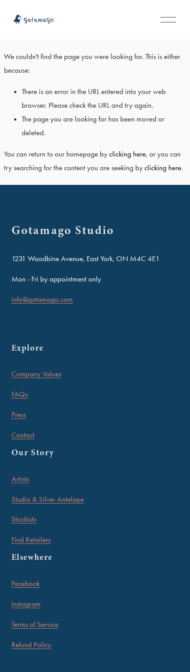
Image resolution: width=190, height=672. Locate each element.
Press (18, 414)
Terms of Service (34, 624)
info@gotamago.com (42, 299)
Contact (22, 434)
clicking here (127, 153)
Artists (20, 478)
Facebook (25, 583)
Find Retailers (31, 539)
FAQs (19, 394)
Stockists (23, 519)
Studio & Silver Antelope (47, 499)
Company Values (36, 373)
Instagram (26, 603)
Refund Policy (31, 644)
